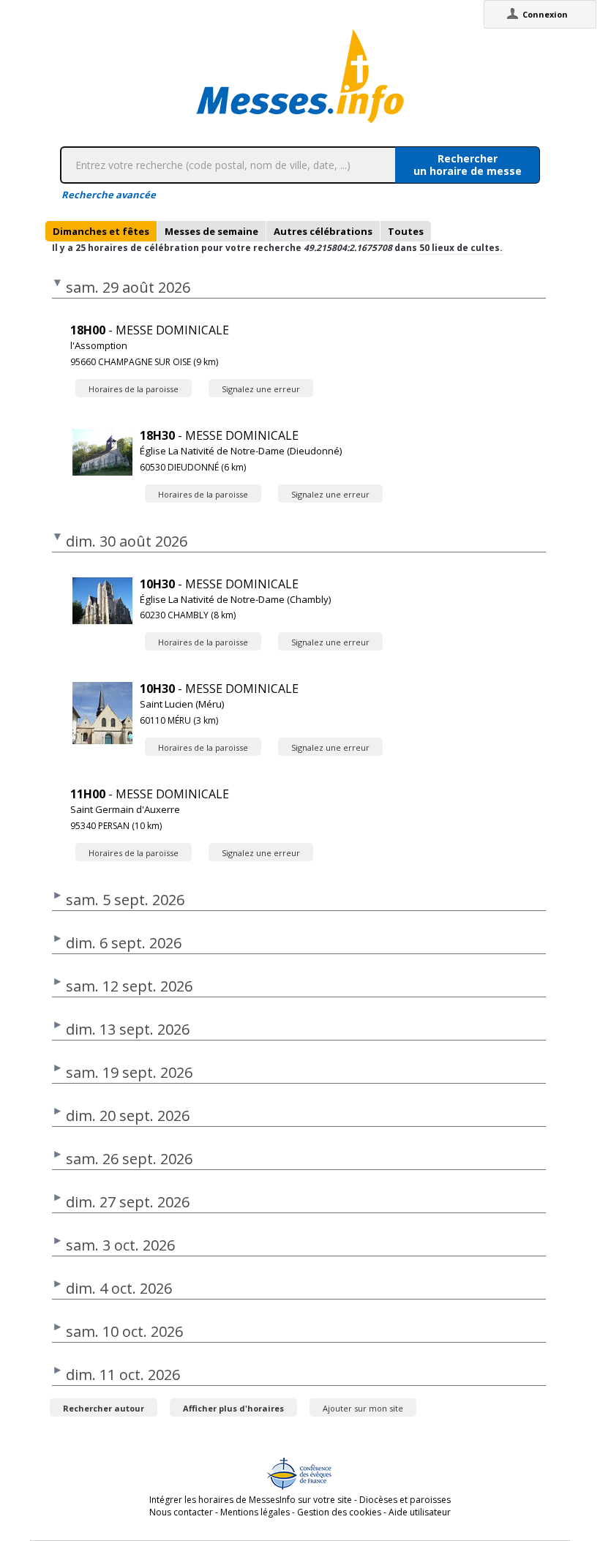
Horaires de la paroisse (134, 388)
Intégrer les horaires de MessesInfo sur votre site (250, 1499)
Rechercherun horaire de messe (467, 164)
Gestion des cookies (339, 1512)
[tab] (101, 231)
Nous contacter (181, 1512)
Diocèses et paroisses (405, 1499)
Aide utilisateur (420, 1512)
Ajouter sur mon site (363, 1408)
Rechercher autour (103, 1408)
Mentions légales (255, 1512)
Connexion (545, 14)
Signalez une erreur (261, 388)
